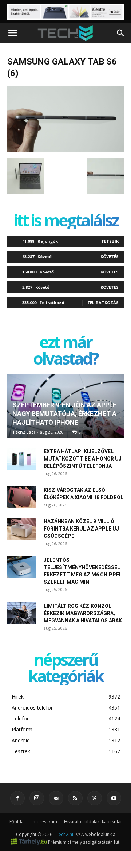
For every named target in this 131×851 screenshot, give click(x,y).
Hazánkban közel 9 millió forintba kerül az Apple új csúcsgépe (81, 528)
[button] (12, 33)
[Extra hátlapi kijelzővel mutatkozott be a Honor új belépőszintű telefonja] (21, 459)
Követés (109, 256)
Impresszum (44, 822)
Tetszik (110, 241)
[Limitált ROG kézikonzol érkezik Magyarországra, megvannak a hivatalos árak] (21, 613)
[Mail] (56, 798)
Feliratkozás (103, 302)
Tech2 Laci (23, 432)
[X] (94, 798)
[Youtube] (114, 798)
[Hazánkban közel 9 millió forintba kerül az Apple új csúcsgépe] (21, 529)
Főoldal (17, 822)
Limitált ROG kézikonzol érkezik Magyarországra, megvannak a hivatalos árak (83, 613)
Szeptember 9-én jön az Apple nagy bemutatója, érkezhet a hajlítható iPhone (64, 413)
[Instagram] (36, 798)
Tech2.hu (65, 834)
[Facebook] (17, 798)
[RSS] (75, 798)
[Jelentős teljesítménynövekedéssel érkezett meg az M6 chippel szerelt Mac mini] (21, 567)
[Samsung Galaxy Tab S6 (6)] (65, 150)
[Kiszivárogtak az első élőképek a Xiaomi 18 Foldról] (21, 497)
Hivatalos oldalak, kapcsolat (93, 822)
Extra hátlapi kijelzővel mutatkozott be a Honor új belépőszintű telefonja (83, 458)
